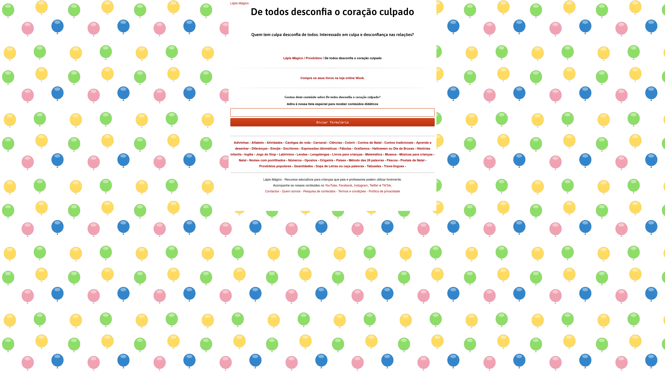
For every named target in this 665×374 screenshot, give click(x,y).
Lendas (302, 154)
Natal (242, 160)
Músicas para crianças (416, 154)
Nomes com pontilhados (267, 160)
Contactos (272, 191)
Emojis (275, 148)
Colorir (350, 142)
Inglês (248, 154)
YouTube (331, 185)
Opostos (310, 160)
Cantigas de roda (298, 142)
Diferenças (260, 148)
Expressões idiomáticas (319, 148)
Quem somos (291, 191)
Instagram (361, 185)
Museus (391, 154)
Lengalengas (319, 154)
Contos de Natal (370, 142)
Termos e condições (352, 191)
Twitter (374, 185)
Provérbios (314, 58)
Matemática (373, 154)
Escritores (291, 148)
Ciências (335, 142)
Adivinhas (241, 142)
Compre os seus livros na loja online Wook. (332, 78)
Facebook (345, 185)
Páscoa (392, 160)
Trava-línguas (394, 166)
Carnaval (319, 142)
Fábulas (345, 148)
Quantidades (303, 166)
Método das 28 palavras (366, 160)
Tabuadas (374, 166)
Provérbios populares (275, 166)
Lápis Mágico (239, 3)
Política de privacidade (384, 191)
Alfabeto (257, 142)
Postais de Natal (412, 160)
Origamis (326, 160)
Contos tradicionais (398, 142)
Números (295, 160)
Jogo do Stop (266, 154)
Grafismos (362, 148)
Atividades (274, 142)
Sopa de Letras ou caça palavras (340, 166)
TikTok (386, 185)
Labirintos (286, 154)
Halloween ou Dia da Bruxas (393, 148)
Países (341, 160)
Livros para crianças (347, 154)
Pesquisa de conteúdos (319, 191)
